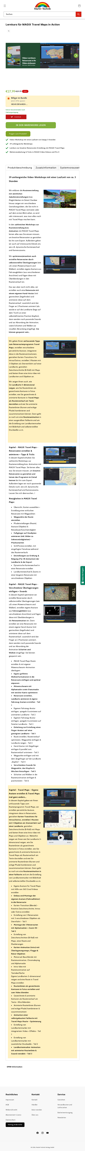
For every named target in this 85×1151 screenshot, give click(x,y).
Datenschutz (10, 1120)
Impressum (10, 1100)
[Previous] (9, 55)
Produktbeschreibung (20, 167)
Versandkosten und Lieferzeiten (65, 1106)
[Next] (76, 55)
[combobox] (42, 14)
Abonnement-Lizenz (13, 1115)
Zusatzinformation (46, 167)
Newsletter (62, 1118)
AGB (7, 1105)
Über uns (35, 1115)
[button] (4, 5)
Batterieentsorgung (65, 1113)
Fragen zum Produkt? (18, 134)
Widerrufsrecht (11, 1110)
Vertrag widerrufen (15, 1125)
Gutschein (61, 1100)
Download (18, 117)
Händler (35, 1105)
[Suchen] (78, 14)
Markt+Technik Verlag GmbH (45, 1147)
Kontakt (35, 1100)
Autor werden (37, 1110)
